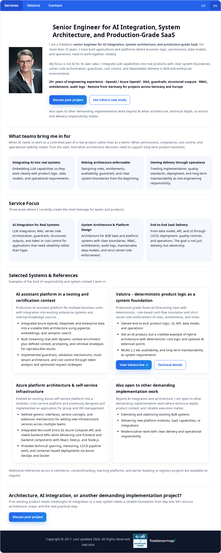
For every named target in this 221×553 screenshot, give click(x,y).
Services (11, 5)
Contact (55, 5)
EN (215, 5)
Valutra (33, 5)
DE (203, 5)
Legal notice (88, 544)
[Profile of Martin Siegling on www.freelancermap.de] (162, 542)
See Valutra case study (109, 100)
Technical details (170, 365)
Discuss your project (68, 100)
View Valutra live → (134, 365)
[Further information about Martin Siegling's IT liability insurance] (140, 547)
